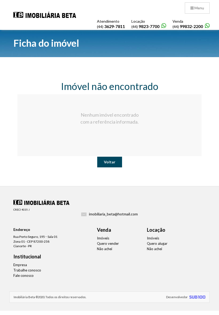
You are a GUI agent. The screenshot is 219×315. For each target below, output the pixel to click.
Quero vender (108, 243)
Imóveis (103, 238)
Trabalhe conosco (27, 270)
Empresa (20, 265)
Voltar (109, 162)
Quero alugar (157, 243)
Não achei (104, 249)
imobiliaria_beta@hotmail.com (113, 214)
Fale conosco (23, 275)
